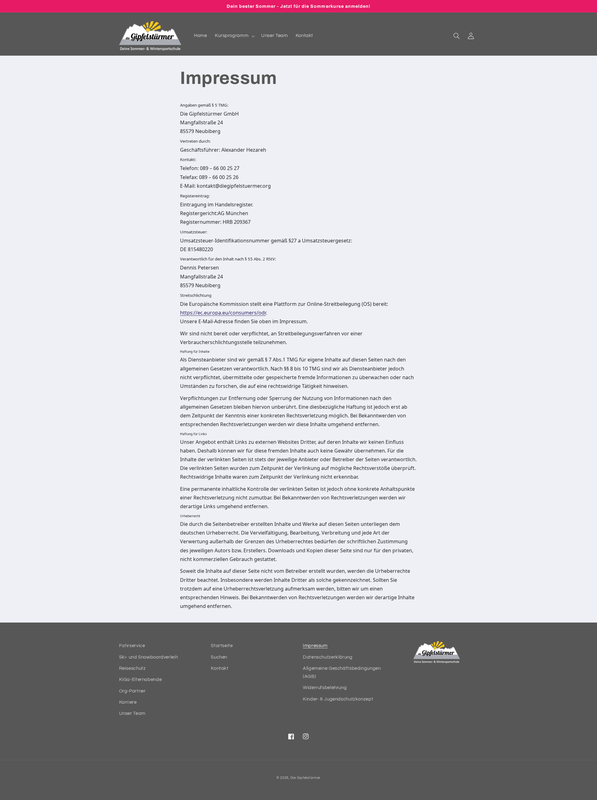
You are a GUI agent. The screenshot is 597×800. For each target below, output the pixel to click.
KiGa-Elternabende (140, 679)
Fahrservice (132, 645)
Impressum (315, 645)
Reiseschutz (132, 668)
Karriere (128, 702)
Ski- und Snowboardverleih (148, 657)
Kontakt (219, 668)
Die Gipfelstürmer (305, 777)
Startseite (222, 645)
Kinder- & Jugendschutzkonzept (338, 699)
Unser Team (132, 713)
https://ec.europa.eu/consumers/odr (223, 312)
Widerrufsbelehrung (325, 687)
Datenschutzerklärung (328, 657)
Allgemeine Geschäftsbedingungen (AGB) (342, 672)
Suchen (219, 657)
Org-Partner (132, 691)
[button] (234, 36)
